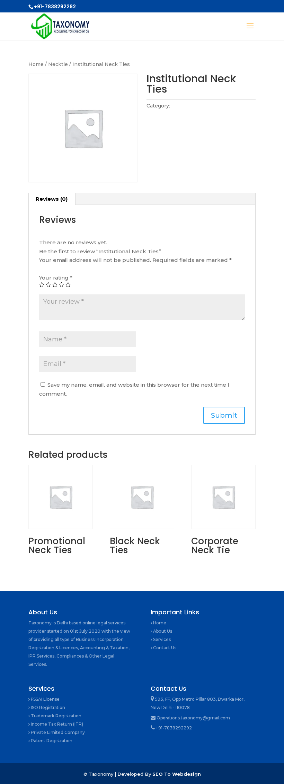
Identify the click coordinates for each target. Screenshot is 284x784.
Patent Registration (51, 740)
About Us (162, 631)
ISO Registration (47, 707)
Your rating (55, 277)
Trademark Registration (55, 715)
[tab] (52, 199)
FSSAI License (45, 699)
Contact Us (164, 647)
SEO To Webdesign (176, 774)
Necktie (58, 64)
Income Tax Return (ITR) (56, 724)
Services (161, 639)
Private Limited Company (57, 732)
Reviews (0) (52, 199)
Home (36, 64)
